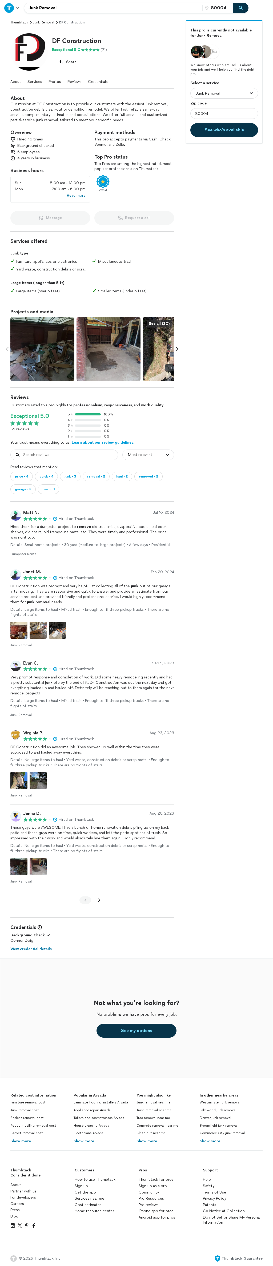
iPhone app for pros (156, 1211)
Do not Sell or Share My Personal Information (231, 1220)
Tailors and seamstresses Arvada (99, 1118)
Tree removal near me (153, 1118)
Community (149, 1192)
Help (207, 1179)
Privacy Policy (214, 1198)
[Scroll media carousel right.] (177, 349)
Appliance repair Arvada (92, 1110)
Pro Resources (151, 1198)
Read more (76, 195)
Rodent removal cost (27, 1118)
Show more (20, 1141)
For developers (23, 1197)
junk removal (43, 22)
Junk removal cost (24, 1110)
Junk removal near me (153, 1102)
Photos (55, 81)
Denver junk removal (215, 1118)
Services (34, 81)
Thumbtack (19, 22)
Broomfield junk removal (219, 1125)
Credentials (98, 81)
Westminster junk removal (220, 1102)
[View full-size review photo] (18, 630)
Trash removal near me (153, 1110)
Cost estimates (88, 1205)
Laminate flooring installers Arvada (101, 1102)
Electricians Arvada (88, 1133)
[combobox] (113, 8)
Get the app (85, 1192)
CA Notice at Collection (224, 1211)
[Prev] (85, 900)
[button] (29, 52)
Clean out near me (151, 1133)
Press (15, 1210)
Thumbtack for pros (156, 1179)
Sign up (81, 1186)
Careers (17, 1204)
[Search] (240, 8)
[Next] (99, 900)
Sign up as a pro (153, 1186)
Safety (208, 1186)
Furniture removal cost (28, 1102)
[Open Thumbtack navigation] (12, 8)
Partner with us (23, 1191)
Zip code (198, 103)
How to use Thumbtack (95, 1179)
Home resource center (94, 1211)
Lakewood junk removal (218, 1110)
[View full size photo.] (42, 349)
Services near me (89, 1198)
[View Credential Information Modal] (39, 927)
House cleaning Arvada (91, 1125)
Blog (14, 1216)
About (15, 81)
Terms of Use (214, 1192)
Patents (209, 1205)
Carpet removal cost (26, 1133)
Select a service (204, 83)
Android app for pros (157, 1217)
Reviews (74, 81)
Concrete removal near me (157, 1125)
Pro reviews (149, 1205)
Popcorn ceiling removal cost (33, 1125)
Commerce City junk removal (222, 1133)
